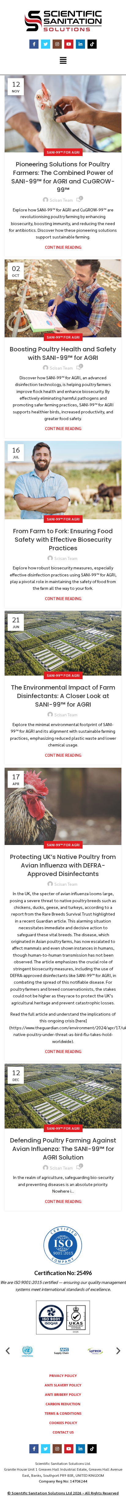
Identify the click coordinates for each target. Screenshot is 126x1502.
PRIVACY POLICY (63, 1375)
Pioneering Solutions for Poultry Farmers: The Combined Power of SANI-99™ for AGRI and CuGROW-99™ (63, 177)
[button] (63, 60)
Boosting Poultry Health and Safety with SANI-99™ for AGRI (63, 353)
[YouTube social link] (68, 44)
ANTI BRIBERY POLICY (63, 1394)
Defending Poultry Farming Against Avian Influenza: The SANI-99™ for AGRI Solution (63, 1149)
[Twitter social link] (45, 44)
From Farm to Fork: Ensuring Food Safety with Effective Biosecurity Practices (63, 539)
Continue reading (63, 247)
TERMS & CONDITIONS (63, 1413)
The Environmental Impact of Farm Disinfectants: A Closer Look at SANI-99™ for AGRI (63, 696)
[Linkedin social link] (80, 44)
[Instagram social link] (57, 44)
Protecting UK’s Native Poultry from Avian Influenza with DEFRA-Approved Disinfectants (63, 865)
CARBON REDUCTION (63, 1404)
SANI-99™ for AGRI (63, 152)
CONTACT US (63, 1432)
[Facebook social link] (34, 44)
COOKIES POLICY (63, 1422)
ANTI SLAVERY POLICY (63, 1385)
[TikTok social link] (92, 44)
